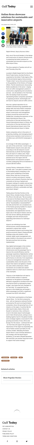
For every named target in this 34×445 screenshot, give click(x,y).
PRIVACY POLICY (7, 431)
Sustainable (5, 357)
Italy (21, 357)
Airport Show (5, 360)
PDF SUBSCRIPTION (8, 426)
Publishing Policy (8, 434)
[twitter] (3, 37)
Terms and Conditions (9, 436)
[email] (3, 45)
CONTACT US (6, 429)
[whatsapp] (3, 41)
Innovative (14, 357)
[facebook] (3, 33)
